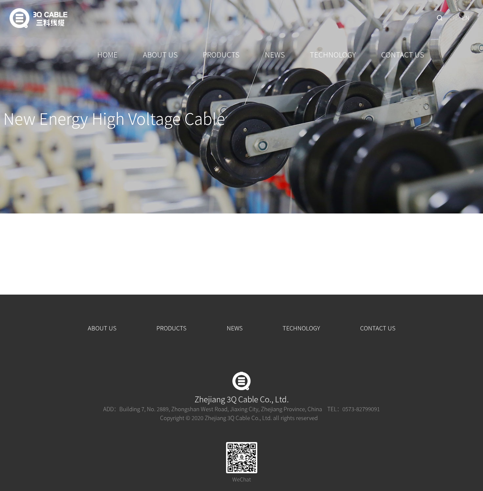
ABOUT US (160, 54)
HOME (107, 54)
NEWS (275, 54)
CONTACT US (402, 54)
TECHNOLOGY (333, 54)
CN (453, 17)
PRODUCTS (221, 54)
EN (466, 17)
